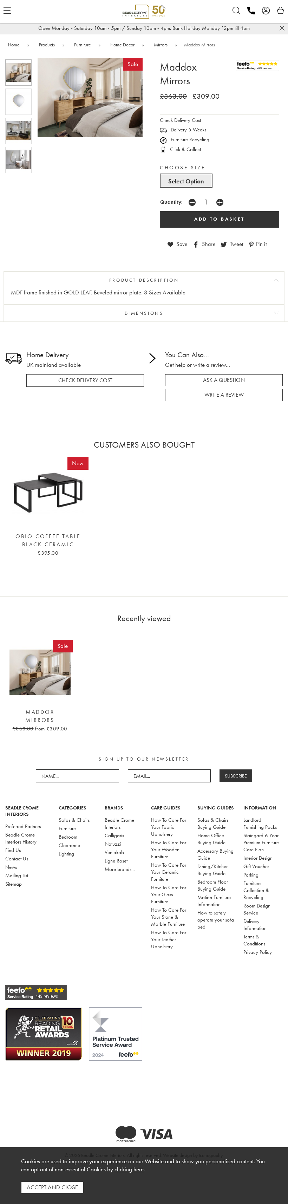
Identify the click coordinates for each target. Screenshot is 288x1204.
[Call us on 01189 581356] (251, 10)
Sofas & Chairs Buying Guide (212, 823)
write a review (224, 394)
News (11, 867)
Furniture (67, 828)
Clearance (69, 845)
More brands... (120, 869)
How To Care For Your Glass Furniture (168, 894)
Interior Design (258, 857)
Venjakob (114, 852)
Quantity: (171, 202)
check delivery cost (85, 380)
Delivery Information (255, 925)
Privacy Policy (257, 952)
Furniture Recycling (189, 139)
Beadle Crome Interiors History (21, 838)
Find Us (13, 850)
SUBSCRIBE (236, 776)
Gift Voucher (256, 866)
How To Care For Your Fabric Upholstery (168, 827)
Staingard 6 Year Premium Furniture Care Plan (261, 842)
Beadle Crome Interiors (119, 823)
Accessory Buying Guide (215, 854)
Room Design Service (256, 909)
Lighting (66, 853)
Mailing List (16, 875)
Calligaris (114, 835)
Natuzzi (113, 843)
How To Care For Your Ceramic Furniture (168, 872)
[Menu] (7, 10)
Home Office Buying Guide (211, 839)
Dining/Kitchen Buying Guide (213, 870)
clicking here (129, 1169)
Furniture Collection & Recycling (256, 890)
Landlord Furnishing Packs (260, 823)
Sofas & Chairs (74, 820)
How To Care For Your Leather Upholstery (168, 939)
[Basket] (280, 10)
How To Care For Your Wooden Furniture (168, 849)
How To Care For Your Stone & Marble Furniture (168, 917)
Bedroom (68, 836)
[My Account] (266, 10)
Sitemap (13, 883)
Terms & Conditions (254, 940)
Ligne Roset (116, 860)
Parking (250, 874)
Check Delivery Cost (180, 120)
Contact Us (16, 858)
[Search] (236, 10)
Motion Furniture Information (214, 901)
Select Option (186, 181)
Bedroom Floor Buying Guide (212, 885)
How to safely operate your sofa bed (215, 919)
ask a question (224, 380)
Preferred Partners (23, 826)
